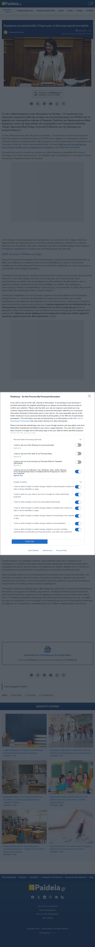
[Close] (90, 396)
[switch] (78, 445)
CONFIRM (29, 541)
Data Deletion (33, 550)
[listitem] (47, 439)
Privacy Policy (61, 550)
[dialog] (47, 473)
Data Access (47, 550)
